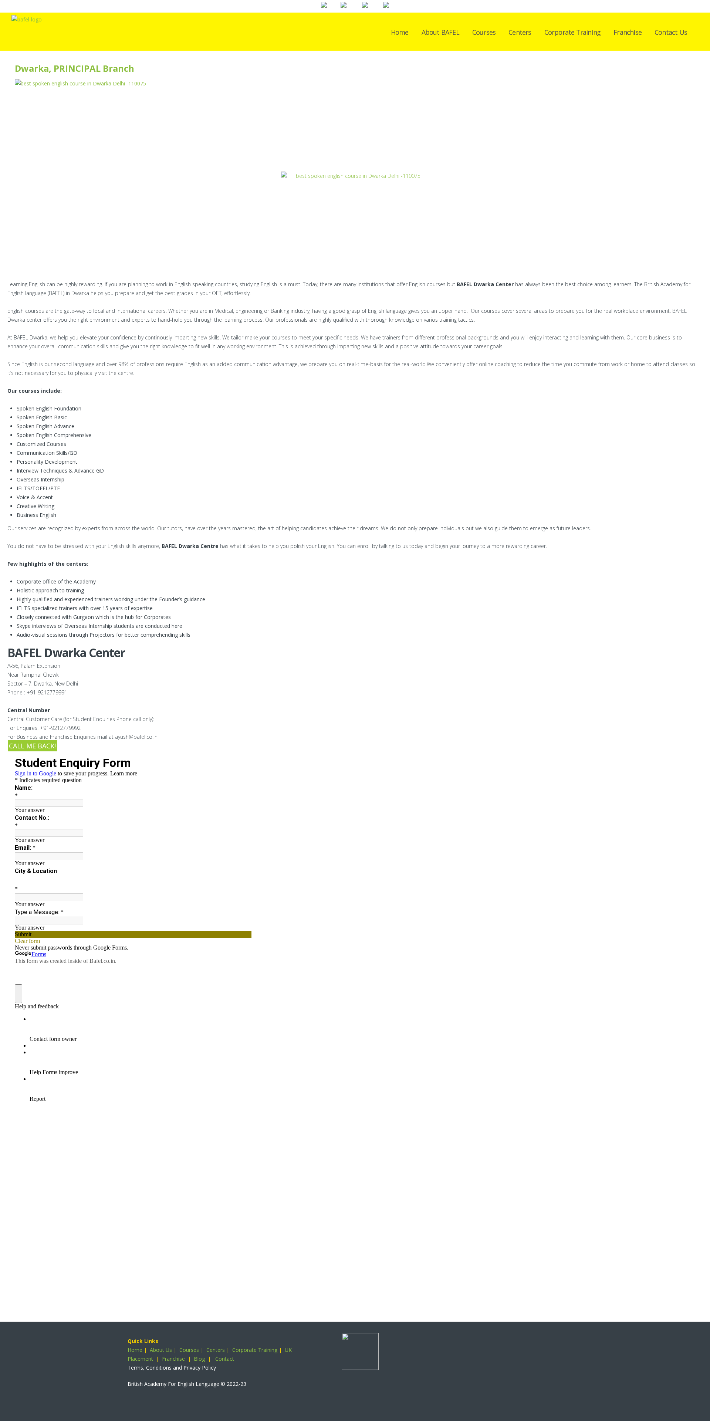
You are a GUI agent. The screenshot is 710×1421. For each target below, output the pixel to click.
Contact (224, 1358)
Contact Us (671, 32)
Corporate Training (572, 32)
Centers (519, 32)
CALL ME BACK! (32, 745)
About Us (161, 1349)
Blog (199, 1358)
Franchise (627, 32)
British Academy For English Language (173, 1383)
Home (400, 32)
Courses (484, 32)
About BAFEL (440, 32)
